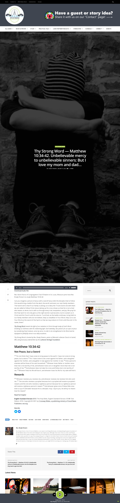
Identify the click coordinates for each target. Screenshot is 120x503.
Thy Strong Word (60, 146)
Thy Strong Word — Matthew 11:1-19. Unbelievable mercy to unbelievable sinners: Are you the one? (61, 463)
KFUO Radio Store (22, 2)
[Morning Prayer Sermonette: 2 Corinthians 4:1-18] (89, 342)
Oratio (97, 330)
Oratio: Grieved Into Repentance (100, 333)
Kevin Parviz (45, 419)
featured (31, 419)
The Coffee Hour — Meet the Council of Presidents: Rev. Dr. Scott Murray (103, 311)
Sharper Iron (99, 318)
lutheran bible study (56, 419)
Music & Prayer (21, 29)
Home (6, 2)
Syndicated (77, 29)
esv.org (25, 404)
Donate (40, 2)
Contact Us (13, 2)
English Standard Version (23, 399)
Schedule (88, 29)
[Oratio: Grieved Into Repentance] (89, 333)
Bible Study (15, 419)
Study (32, 29)
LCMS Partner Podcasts (61, 29)
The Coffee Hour (99, 307)
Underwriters (32, 2)
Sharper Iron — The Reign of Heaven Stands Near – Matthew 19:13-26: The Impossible (103, 322)
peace (71, 419)
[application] (45, 288)
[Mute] (70, 288)
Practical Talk (44, 29)
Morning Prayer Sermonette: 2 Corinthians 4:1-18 (103, 342)
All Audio (8, 29)
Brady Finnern (23, 419)
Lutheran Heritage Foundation (50, 340)
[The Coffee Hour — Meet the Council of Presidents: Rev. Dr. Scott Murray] (89, 310)
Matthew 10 (66, 419)
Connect (99, 29)
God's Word (38, 419)
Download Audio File (21, 291)
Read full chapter (20, 395)
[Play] (17, 288)
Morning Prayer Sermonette (103, 339)
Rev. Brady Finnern (52, 168)
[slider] (73, 287)
